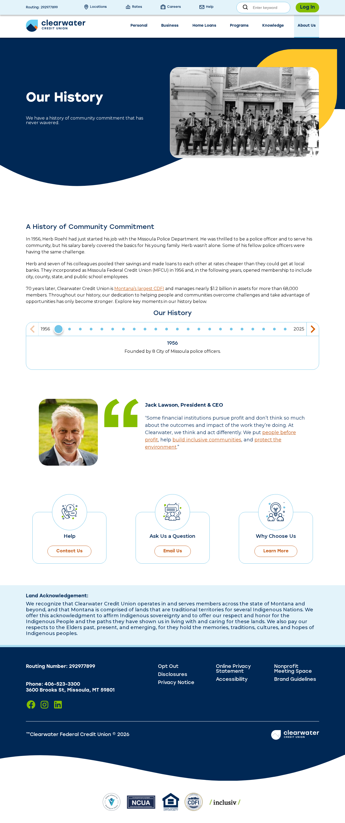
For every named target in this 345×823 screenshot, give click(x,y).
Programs (239, 26)
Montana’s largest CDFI (139, 288)
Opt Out (168, 666)
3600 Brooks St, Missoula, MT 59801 (70, 690)
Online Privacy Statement (233, 669)
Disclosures (172, 674)
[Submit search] (245, 7)
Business (169, 26)
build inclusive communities (206, 440)
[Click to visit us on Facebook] (31, 704)
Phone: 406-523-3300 (53, 684)
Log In (307, 7)
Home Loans (204, 26)
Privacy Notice (176, 683)
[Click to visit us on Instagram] (44, 704)
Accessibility (232, 679)
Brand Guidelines (295, 679)
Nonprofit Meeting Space (293, 669)
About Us (307, 26)
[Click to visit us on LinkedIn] (58, 704)
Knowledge (273, 26)
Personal (138, 26)
